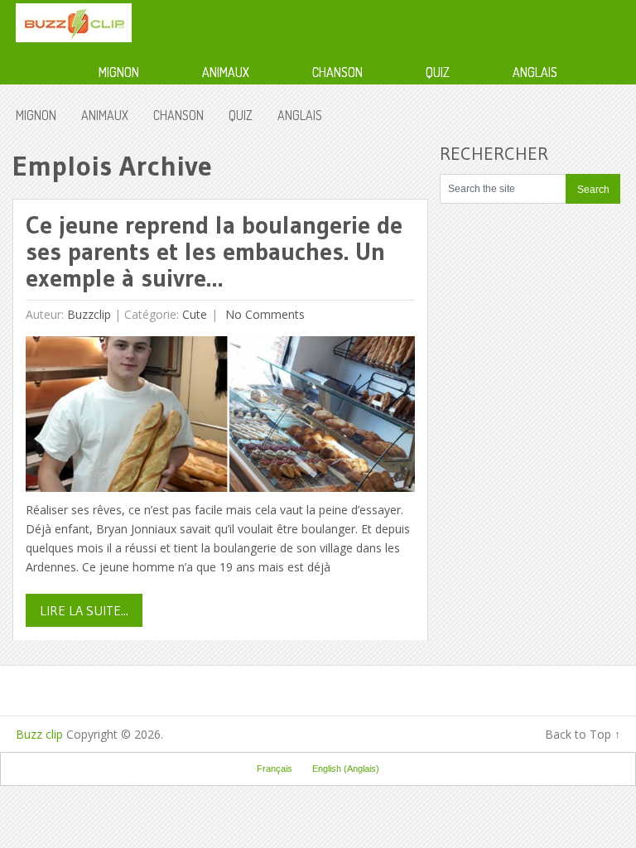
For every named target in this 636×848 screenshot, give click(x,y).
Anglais (535, 72)
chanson (337, 72)
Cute (194, 314)
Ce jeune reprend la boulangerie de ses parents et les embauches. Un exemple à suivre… (214, 251)
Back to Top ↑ (582, 734)
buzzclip (89, 314)
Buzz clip (39, 734)
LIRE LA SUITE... (84, 610)
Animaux (225, 72)
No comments (263, 314)
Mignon (119, 72)
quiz (438, 72)
